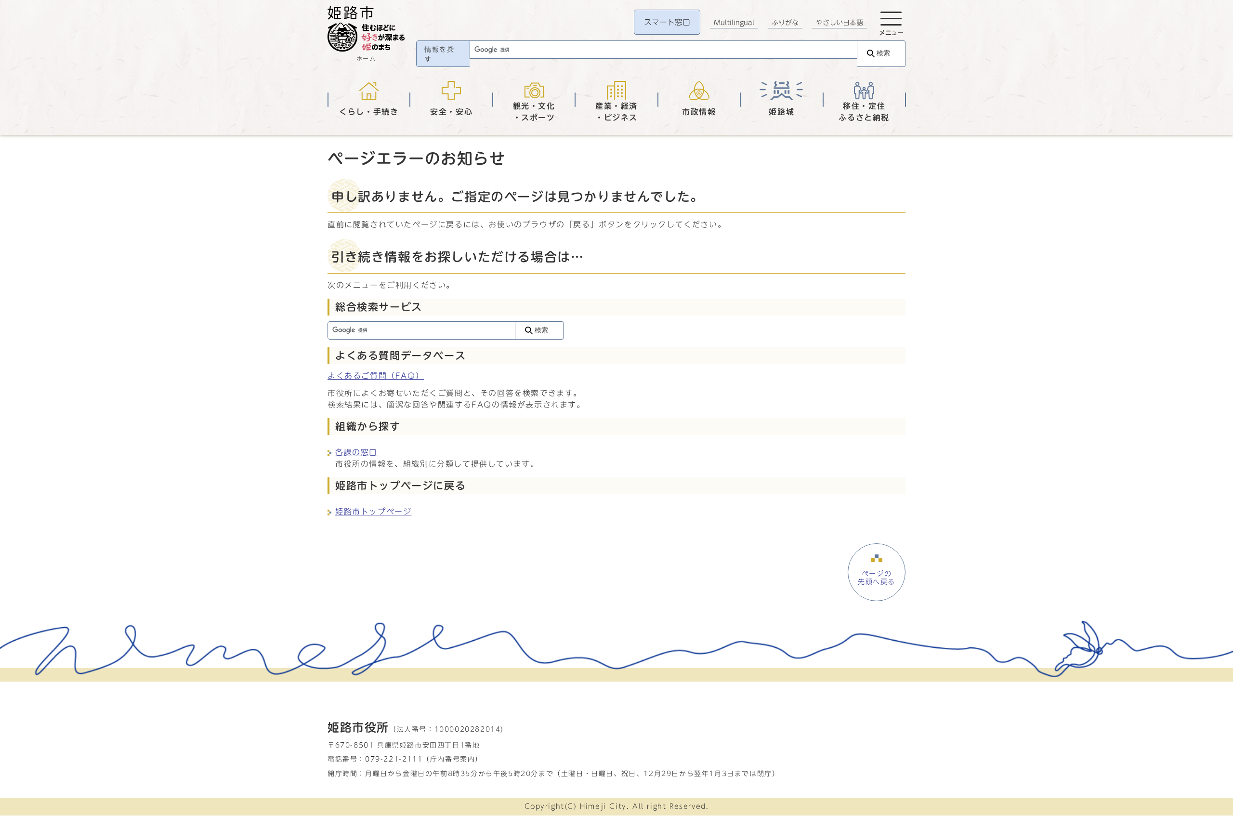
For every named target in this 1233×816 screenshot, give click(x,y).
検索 (883, 53)
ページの (876, 577)
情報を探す (439, 54)
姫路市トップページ (373, 511)
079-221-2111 (393, 759)
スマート (667, 22)
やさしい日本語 (839, 22)
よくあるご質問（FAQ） (376, 376)
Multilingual (734, 22)
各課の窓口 (356, 452)
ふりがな (785, 22)
